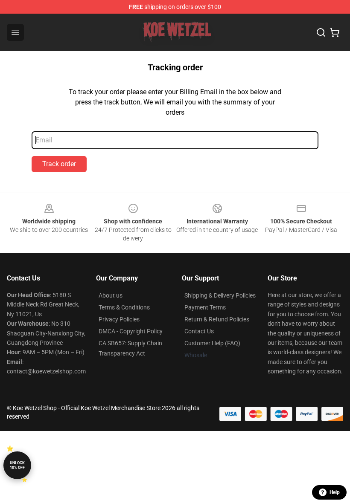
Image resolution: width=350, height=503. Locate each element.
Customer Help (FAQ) (212, 343)
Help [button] (335, 492)
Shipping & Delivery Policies (220, 295)
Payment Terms (205, 307)
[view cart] (335, 32)
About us (110, 295)
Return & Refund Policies (216, 319)
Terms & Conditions (124, 307)
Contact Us (199, 331)
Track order (59, 164)
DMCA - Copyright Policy (131, 331)
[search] (321, 32)
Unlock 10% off (17, 465)
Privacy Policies (119, 319)
